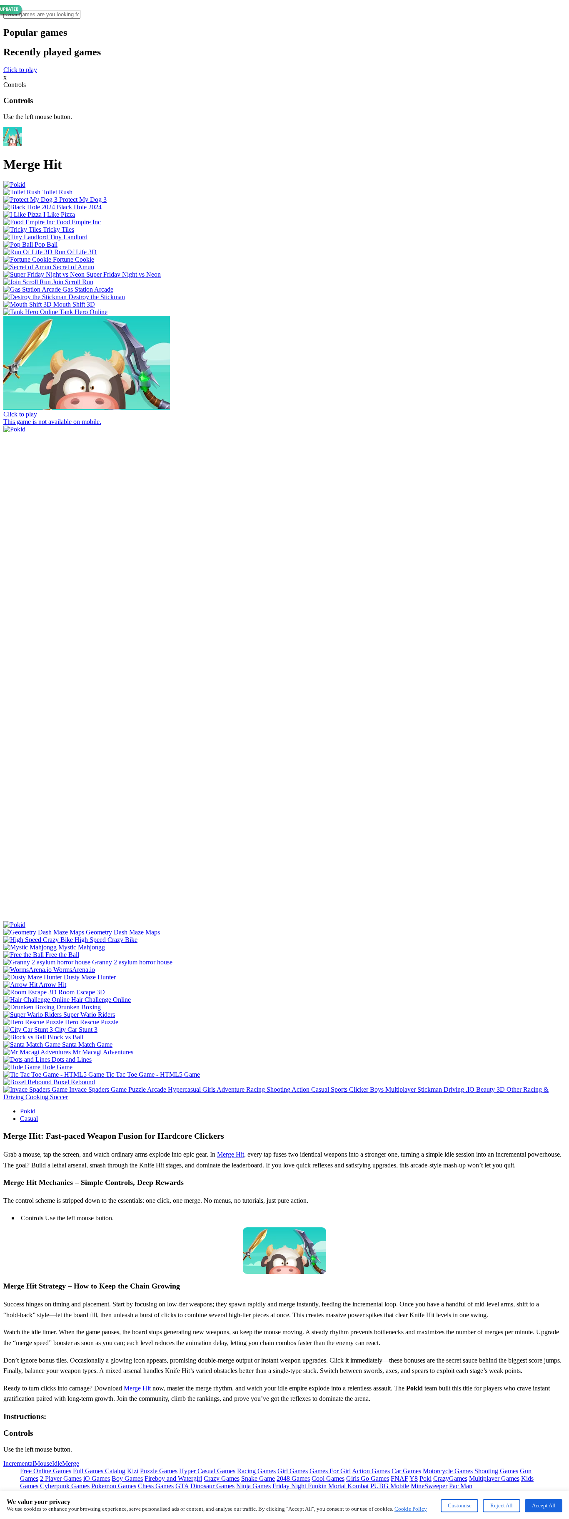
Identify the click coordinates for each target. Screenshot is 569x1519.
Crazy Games (222, 1478)
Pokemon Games (113, 1485)
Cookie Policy (410, 1509)
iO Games (96, 1478)
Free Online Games (45, 1470)
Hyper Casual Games (207, 1470)
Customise (460, 1505)
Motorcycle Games (448, 1470)
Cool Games (328, 1478)
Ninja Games (253, 1485)
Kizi (132, 1470)
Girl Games (292, 1470)
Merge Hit (230, 1154)
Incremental (18, 1463)
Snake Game (258, 1478)
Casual (29, 1118)
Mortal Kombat (348, 1485)
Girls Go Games (367, 1478)
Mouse (43, 1463)
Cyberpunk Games (65, 1485)
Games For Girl (330, 1470)
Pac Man (460, 1485)
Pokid (27, 1111)
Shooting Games (496, 1470)
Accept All (544, 1505)
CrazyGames (450, 1478)
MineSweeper (429, 1485)
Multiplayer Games (494, 1478)
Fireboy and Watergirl (173, 1478)
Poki (425, 1478)
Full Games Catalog (99, 1470)
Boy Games (127, 1478)
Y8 (413, 1478)
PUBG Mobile (389, 1485)
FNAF (399, 1478)
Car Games (406, 1470)
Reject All (501, 1505)
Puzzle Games (158, 1470)
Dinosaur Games (212, 1485)
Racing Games (256, 1470)
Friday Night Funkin (299, 1485)
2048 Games (293, 1478)
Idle (57, 1463)
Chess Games (156, 1485)
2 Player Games (61, 1478)
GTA (182, 1485)
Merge (70, 1463)
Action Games (371, 1470)
